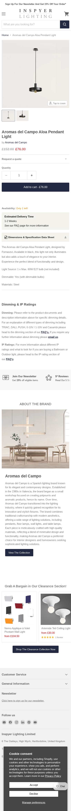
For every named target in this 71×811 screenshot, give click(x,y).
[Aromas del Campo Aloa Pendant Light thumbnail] (8, 115)
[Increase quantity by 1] (31, 175)
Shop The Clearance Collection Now (35, 649)
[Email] (4, 722)
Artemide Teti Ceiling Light (55, 628)
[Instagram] (16, 722)
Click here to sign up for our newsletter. (23, 700)
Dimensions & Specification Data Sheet (31, 237)
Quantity (6, 168)
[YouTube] (35, 722)
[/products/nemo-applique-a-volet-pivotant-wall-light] (19, 609)
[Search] (64, 24)
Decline (33, 793)
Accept (34, 784)
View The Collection (19, 552)
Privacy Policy (53, 775)
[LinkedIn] (22, 722)
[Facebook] (10, 722)
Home (5, 35)
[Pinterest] (29, 722)
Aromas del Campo (16, 142)
